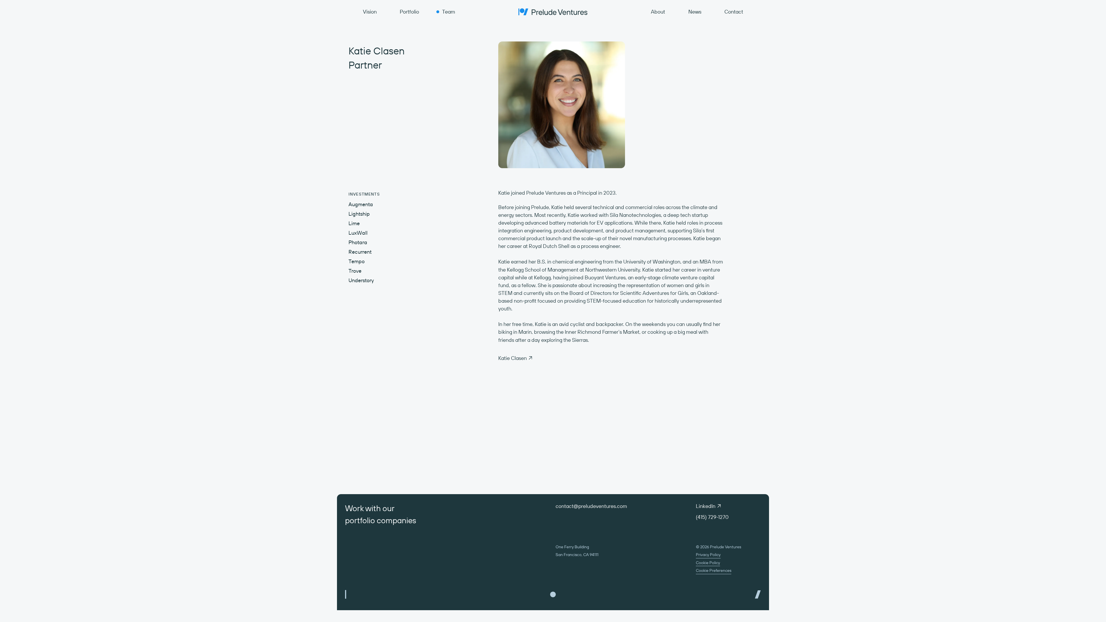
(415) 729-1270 (712, 517)
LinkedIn (705, 506)
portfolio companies (380, 520)
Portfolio (409, 11)
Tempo (357, 261)
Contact (733, 11)
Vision (370, 11)
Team (448, 11)
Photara (358, 242)
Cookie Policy (708, 562)
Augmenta (361, 204)
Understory (361, 280)
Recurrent (360, 252)
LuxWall (358, 233)
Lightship (359, 214)
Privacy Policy (708, 554)
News (694, 11)
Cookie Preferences (713, 570)
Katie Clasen (512, 358)
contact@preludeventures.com (591, 506)
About (658, 11)
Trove (355, 271)
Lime (354, 223)
